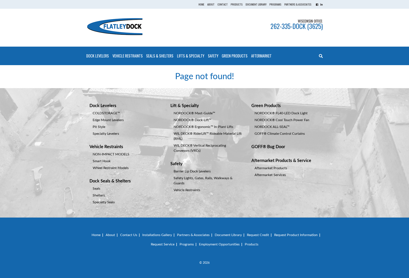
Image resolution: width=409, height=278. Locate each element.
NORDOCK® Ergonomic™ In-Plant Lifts (203, 127)
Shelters (99, 195)
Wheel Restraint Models (111, 168)
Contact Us (128, 235)
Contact (222, 4)
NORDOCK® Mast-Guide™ (194, 113)
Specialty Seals (104, 202)
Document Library (256, 4)
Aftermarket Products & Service (281, 161)
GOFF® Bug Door (268, 147)
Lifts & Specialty (190, 56)
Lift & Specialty (184, 106)
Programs (275, 4)
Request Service (162, 244)
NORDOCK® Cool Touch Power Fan (282, 120)
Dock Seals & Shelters (110, 181)
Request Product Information (296, 235)
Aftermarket (261, 56)
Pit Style (99, 127)
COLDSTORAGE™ (106, 113)
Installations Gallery (157, 235)
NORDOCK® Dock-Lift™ (192, 120)
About (211, 4)
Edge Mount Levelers (108, 120)
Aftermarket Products (271, 168)
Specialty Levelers (106, 133)
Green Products (235, 56)
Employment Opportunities (219, 244)
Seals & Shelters (159, 56)
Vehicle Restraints (106, 147)
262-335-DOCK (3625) (297, 26)
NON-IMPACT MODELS (111, 154)
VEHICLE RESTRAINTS (127, 56)
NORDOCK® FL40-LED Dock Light (281, 113)
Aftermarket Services (270, 175)
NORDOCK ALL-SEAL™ (272, 127)
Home (201, 4)
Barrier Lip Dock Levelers (192, 171)
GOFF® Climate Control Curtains (280, 133)
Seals (96, 188)
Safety (213, 56)
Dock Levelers (97, 56)
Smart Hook (102, 161)
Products (237, 4)
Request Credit (258, 235)
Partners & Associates (297, 4)
